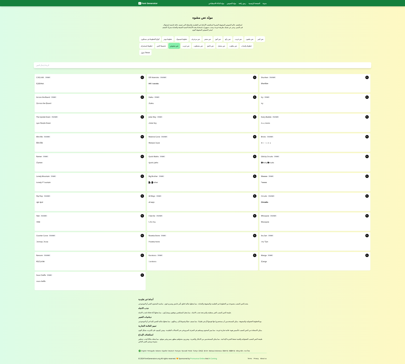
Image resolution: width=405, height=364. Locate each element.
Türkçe (195, 351)
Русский (184, 351)
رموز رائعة (242, 3)
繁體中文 (232, 351)
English (144, 351)
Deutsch (171, 351)
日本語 (200, 351)
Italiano (158, 351)
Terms (250, 358)
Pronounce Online (197, 358)
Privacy (256, 358)
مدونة (265, 3)
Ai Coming (213, 358)
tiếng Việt (239, 351)
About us (263, 358)
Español (164, 351)
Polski (190, 351)
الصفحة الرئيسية (254, 3)
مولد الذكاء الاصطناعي (216, 3)
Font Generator (150, 3)
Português (151, 351)
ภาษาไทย (247, 351)
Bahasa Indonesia (215, 351)
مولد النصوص (231, 3)
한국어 (206, 351)
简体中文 (225, 351)
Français (178, 351)
